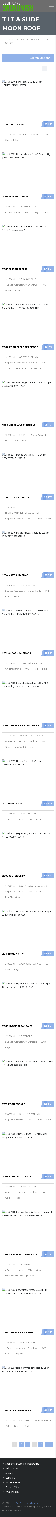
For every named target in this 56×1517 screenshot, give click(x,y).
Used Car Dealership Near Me (25, 1503)
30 (40, 1444)
